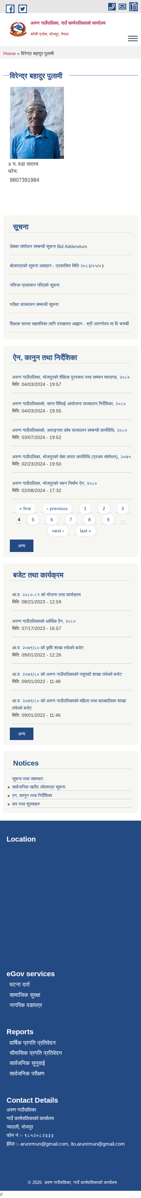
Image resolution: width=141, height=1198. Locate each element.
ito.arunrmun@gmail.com (98, 1144)
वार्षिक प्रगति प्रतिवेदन (33, 1043)
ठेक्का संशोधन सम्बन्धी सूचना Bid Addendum (48, 246)
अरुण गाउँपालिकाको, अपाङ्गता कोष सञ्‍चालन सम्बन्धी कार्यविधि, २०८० (69, 430)
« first (25, 508)
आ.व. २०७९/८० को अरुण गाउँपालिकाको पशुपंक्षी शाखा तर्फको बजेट (67, 674)
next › (58, 530)
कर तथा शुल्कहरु (26, 804)
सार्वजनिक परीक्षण (27, 1074)
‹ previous (57, 508)
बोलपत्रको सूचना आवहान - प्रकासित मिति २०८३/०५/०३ (57, 265)
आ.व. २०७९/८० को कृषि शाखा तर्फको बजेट (48, 647)
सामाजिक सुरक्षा (25, 995)
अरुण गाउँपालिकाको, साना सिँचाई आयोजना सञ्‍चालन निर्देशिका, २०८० (69, 403)
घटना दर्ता (20, 984)
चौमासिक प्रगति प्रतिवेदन (36, 1053)
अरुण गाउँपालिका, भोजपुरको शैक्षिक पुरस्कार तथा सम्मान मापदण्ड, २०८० (71, 377)
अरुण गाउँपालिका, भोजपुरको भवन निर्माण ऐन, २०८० (54, 483)
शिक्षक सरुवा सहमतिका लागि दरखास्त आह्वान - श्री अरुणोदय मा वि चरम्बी (69, 323)
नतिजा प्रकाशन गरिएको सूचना (34, 285)
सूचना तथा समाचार (27, 778)
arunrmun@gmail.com (44, 1144)
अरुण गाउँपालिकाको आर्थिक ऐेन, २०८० (44, 621)
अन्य (21, 545)
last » (85, 530)
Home (9, 53)
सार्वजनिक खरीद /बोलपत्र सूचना (38, 786)
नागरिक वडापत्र (26, 1005)
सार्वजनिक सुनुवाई (27, 1063)
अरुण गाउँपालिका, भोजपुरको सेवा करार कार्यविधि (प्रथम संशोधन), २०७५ (71, 456)
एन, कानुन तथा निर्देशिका (32, 795)
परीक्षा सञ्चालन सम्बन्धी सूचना (34, 304)
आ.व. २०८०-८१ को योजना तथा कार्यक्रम (46, 594)
